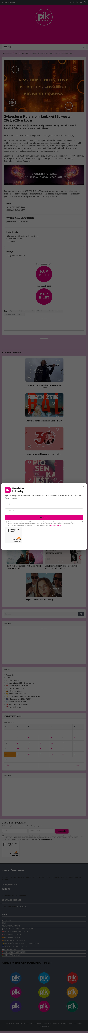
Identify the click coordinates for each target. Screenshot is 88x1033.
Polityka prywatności (56, 525)
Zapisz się (44, 518)
